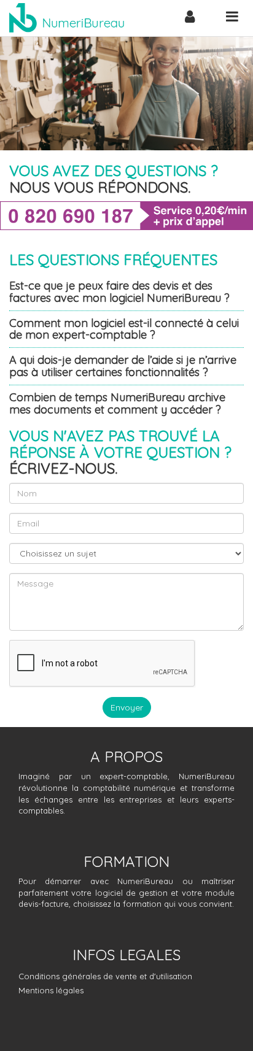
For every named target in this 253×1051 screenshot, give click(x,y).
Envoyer (127, 707)
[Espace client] (190, 18)
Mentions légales (51, 990)
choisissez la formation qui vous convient (152, 904)
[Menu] (232, 16)
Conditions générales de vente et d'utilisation (105, 976)
